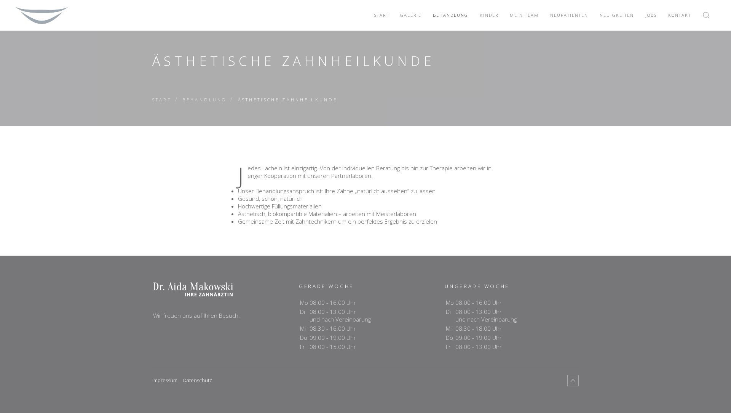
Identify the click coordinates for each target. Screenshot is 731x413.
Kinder (489, 15)
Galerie (410, 15)
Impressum (164, 380)
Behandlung (450, 15)
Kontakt (679, 15)
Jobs (651, 15)
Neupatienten (569, 15)
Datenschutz (197, 380)
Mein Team (524, 15)
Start (381, 15)
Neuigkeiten (617, 15)
